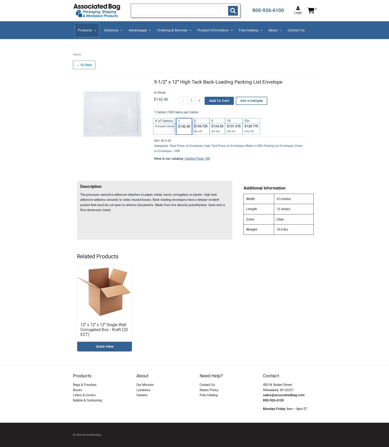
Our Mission (145, 385)
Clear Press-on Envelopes (186, 146)
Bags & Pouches (84, 385)
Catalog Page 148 (197, 159)
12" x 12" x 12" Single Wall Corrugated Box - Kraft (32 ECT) (104, 329)
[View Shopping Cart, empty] (311, 10)
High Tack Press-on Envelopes (224, 146)
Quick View (105, 346)
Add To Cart (219, 100)
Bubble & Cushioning (87, 400)
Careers (141, 395)
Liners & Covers (84, 395)
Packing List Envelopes (279, 146)
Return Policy (209, 390)
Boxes (77, 390)
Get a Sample (251, 100)
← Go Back (84, 65)
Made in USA (254, 146)
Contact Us (207, 385)
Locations (143, 390)
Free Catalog (209, 395)
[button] (94, 30)
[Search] (233, 11)
